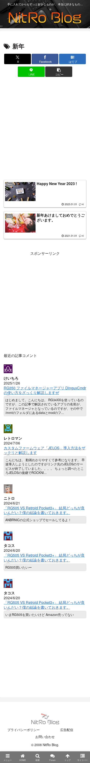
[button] (58, 71)
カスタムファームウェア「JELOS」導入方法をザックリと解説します (44, 450)
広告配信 (66, 729)
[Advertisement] (45, 129)
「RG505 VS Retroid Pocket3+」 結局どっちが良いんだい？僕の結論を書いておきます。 (44, 510)
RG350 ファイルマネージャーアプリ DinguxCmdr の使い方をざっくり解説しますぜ (45, 390)
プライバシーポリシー (23, 729)
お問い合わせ (45, 736)
